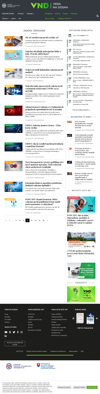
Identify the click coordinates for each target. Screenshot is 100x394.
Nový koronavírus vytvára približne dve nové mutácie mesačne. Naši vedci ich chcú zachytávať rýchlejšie (44, 164)
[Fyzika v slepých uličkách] (90, 318)
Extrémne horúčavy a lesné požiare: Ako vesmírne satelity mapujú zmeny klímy (84, 151)
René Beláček (89, 143)
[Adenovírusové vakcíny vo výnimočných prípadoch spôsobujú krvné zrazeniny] (13, 111)
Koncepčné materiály (34, 330)
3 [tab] (84, 325)
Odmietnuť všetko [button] (79, 387)
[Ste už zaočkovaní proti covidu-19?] (13, 41)
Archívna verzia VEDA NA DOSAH (15, 343)
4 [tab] (87, 325)
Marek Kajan (37, 64)
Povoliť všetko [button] (92, 387)
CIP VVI (30, 327)
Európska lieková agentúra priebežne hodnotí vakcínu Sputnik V (43, 184)
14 (35, 220)
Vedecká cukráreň (57, 317)
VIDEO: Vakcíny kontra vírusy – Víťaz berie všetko (43, 126)
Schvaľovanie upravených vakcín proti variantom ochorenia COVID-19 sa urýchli (43, 88)
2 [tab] (81, 325)
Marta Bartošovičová (39, 46)
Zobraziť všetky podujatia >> (81, 110)
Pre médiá (8, 319)
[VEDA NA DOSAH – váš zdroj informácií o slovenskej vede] (49, 5)
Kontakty (7, 317)
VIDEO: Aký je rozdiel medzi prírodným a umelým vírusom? (44, 144)
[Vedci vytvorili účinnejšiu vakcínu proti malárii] (13, 73)
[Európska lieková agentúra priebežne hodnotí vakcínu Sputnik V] (13, 187)
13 (31, 220)
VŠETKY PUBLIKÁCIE (85, 328)
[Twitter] (14, 332)
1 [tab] (78, 325)
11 (23, 220)
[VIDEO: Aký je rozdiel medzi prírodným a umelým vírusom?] (13, 147)
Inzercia (7, 322)
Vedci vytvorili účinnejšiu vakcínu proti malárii (44, 70)
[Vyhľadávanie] (98, 16)
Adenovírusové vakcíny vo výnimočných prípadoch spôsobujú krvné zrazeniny (44, 108)
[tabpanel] (80, 318)
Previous (73, 318)
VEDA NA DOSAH (39, 138)
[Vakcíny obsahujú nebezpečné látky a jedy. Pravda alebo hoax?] (13, 55)
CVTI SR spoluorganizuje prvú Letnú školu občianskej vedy (80, 253)
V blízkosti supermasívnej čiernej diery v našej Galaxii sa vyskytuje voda (85, 164)
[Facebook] (18, 332)
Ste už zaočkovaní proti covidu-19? (42, 37)
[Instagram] (22, 332)
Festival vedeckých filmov (59, 319)
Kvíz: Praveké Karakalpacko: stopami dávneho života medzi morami (84, 124)
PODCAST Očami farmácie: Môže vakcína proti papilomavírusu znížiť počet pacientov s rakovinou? (42, 202)
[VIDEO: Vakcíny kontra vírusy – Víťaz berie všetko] (13, 129)
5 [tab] (90, 325)
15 (39, 220)
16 (43, 220)
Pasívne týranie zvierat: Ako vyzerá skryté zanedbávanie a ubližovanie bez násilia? (84, 176)
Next (97, 318)
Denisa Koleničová (38, 81)
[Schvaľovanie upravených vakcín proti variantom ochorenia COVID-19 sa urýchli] (13, 90)
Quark (30, 322)
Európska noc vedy (57, 330)
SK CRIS (30, 325)
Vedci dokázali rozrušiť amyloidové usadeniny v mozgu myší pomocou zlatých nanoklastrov (84, 138)
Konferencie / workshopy (59, 335)
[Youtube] (6, 332)
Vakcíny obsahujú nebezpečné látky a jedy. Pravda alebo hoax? (43, 52)
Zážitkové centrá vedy (35, 319)
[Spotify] (10, 332)
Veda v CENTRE (56, 314)
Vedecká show (55, 333)
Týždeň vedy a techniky (58, 327)
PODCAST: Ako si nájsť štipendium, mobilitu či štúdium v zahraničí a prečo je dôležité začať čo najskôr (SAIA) (80, 220)
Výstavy (53, 322)
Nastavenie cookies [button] (64, 387)
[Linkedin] (6, 336)
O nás (6, 314)
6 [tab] (92, 325)
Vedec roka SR (55, 325)
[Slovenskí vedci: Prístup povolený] (80, 318)
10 (20, 220)
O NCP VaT (31, 314)
